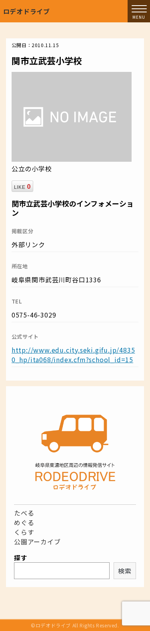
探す (21, 557)
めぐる (24, 522)
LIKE (22, 186)
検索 (125, 570)
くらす (24, 532)
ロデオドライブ (26, 11)
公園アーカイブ (37, 541)
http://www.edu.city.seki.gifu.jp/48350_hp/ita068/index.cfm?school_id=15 (73, 354)
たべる (24, 513)
